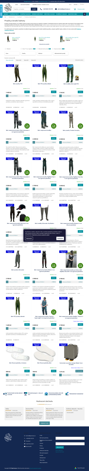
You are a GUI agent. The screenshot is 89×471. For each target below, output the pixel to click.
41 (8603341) (62, 107)
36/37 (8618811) (63, 293)
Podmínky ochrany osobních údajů (40, 234)
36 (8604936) (36, 107)
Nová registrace (59, 450)
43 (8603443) (17, 293)
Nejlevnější (18, 60)
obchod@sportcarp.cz (31, 435)
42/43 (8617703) (72, 200)
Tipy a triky (42, 460)
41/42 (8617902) (9, 246)
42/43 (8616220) (45, 339)
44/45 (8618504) (46, 293)
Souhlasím (60, 238)
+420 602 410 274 (30, 438)
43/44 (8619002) (45, 200)
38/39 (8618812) (72, 293)
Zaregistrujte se (27, 1)
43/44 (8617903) (18, 246)
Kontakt (41, 455)
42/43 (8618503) (36, 293)
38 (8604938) (43, 107)
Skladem (9, 48)
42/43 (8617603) (72, 246)
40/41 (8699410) (10, 385)
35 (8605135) (9, 339)
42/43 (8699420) (19, 385)
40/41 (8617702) (63, 200)
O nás (16, 4)
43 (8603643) (70, 153)
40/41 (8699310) (36, 385)
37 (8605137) (16, 339)
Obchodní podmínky (25, 4)
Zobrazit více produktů (44, 44)
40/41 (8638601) (10, 153)
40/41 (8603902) (36, 153)
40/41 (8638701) (9, 200)
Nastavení (29, 238)
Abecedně (33, 60)
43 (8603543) (43, 246)
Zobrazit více (44, 423)
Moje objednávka (43, 462)
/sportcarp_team (30, 443)
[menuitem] (6, 14)
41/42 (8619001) (36, 200)
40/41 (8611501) (62, 339)
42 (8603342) (70, 107)
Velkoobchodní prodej (44, 48)
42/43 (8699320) (45, 385)
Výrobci (41, 443)
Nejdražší (26, 60)
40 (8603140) (16, 107)
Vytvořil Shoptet (81, 468)
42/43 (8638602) (19, 153)
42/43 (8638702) (19, 200)
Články (41, 445)
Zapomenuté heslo (60, 451)
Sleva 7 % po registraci (29, 48)
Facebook (28, 441)
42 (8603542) (36, 246)
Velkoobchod (42, 457)
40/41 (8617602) (63, 246)
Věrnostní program (44, 453)
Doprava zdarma (59, 48)
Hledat (34, 9)
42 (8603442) (9, 293)
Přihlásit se (60, 447)
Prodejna (42, 448)
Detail (27, 91)
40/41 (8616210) (36, 339)
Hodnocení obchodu (44, 401)
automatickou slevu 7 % (44, 1)
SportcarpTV (29, 446)
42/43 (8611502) (71, 339)
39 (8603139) (9, 107)
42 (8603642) (62, 153)
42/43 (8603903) (45, 153)
